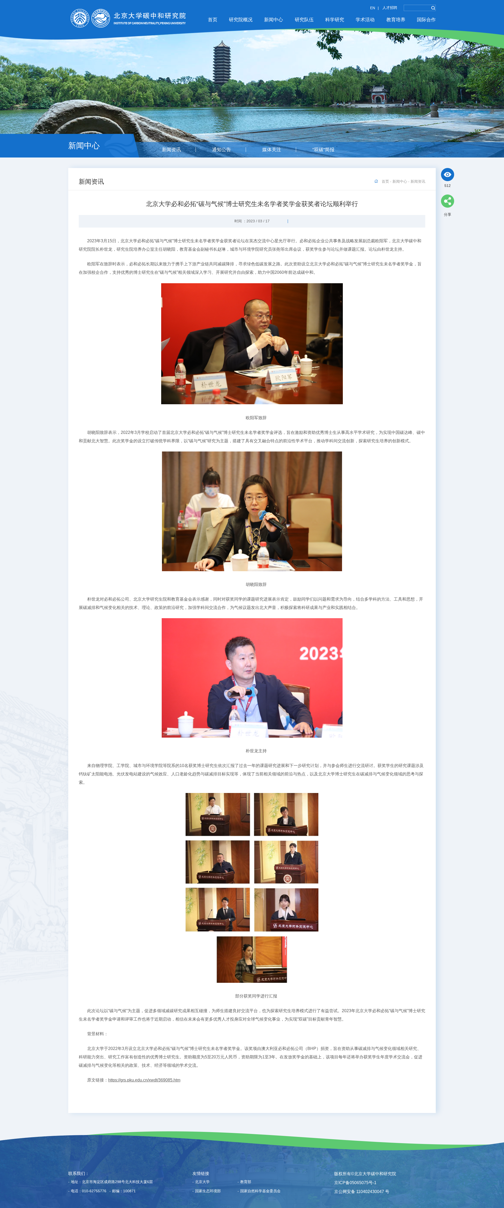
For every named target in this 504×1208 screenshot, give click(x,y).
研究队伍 (304, 19)
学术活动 (365, 19)
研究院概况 (241, 19)
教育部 (244, 1182)
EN (372, 8)
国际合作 (426, 19)
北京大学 (201, 1182)
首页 (212, 19)
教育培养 (395, 19)
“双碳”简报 (323, 149)
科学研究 (334, 19)
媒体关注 (271, 149)
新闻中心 (273, 19)
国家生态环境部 (206, 1191)
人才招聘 (389, 8)
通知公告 (221, 149)
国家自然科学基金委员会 (259, 1191)
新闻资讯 (171, 149)
